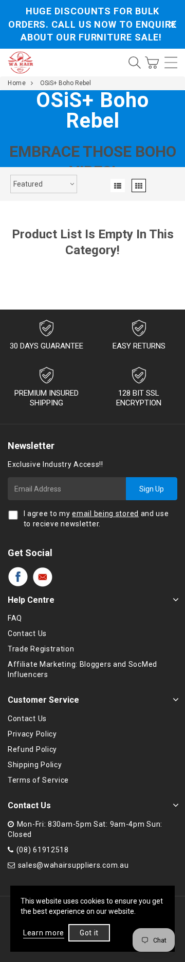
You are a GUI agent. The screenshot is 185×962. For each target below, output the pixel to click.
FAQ (15, 618)
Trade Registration (41, 649)
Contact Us (27, 633)
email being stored (105, 513)
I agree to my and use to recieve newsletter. (96, 518)
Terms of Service (38, 780)
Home (17, 83)
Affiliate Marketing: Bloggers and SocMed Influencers (82, 669)
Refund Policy (32, 749)
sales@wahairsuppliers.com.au (73, 865)
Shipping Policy (35, 765)
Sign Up (151, 489)
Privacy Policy (32, 734)
